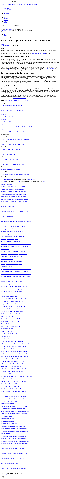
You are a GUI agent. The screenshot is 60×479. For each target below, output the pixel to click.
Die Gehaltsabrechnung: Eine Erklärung (10, 159)
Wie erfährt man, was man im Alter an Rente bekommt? (13, 396)
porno (43, 181)
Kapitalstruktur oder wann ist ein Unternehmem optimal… (14, 408)
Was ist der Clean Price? (6, 331)
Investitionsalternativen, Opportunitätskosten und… (12, 256)
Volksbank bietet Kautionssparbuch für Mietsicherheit (13, 214)
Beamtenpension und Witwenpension (9, 378)
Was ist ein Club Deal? (6, 471)
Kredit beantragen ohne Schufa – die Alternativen (12, 446)
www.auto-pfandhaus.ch (49, 68)
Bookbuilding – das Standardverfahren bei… (11, 333)
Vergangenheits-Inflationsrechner (8, 209)
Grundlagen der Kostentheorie (8, 403)
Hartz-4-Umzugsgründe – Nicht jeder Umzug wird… (13, 236)
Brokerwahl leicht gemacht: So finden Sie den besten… (13, 284)
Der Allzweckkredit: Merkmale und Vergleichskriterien (13, 436)
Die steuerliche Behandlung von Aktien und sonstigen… (14, 306)
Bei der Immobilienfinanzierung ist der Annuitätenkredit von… (15, 441)
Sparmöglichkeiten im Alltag (7, 204)
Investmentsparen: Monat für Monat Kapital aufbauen (13, 279)
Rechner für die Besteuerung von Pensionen (11, 366)
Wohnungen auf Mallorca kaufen (8, 154)
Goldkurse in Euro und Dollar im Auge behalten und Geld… (15, 286)
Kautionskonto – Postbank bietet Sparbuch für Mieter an (14, 226)
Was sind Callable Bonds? (7, 328)
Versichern (6, 18)
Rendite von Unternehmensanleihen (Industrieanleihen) (13, 294)
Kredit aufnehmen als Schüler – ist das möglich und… (13, 458)
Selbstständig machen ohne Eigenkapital (10, 348)
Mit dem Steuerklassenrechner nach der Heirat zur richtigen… (15, 356)
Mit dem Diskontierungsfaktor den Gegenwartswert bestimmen (15, 323)
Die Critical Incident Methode (7, 421)
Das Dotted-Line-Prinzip (6, 416)
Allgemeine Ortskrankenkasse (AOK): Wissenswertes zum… (15, 211)
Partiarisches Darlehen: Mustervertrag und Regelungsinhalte (14, 453)
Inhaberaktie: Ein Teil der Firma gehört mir (10, 309)
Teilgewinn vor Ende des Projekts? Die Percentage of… (13, 381)
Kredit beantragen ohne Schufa (39, 53)
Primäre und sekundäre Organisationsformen (11, 393)
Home (5, 6)
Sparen (5, 22)
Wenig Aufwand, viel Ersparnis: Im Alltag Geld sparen (13, 196)
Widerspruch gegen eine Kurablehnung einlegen (12, 231)
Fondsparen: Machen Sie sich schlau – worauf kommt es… (14, 304)
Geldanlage (6, 13)
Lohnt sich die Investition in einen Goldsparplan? (12, 291)
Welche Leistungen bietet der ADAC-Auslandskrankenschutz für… (16, 221)
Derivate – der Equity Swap (7, 316)
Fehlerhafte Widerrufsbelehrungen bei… (10, 451)
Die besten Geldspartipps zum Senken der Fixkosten (13, 186)
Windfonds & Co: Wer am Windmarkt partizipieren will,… (14, 289)
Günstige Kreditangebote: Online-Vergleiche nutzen (13, 448)
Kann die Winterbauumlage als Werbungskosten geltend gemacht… (16, 376)
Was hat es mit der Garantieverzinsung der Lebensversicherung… (16, 274)
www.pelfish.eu (33, 82)
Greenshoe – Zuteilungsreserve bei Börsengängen (12, 311)
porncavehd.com (30, 179)
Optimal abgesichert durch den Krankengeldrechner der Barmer (15, 363)
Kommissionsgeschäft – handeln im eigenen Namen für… (14, 254)
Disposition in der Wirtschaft (7, 418)
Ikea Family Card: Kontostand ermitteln (10, 456)
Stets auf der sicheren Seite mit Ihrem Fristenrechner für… (14, 361)
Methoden (8, 9)
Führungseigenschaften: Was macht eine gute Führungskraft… (15, 413)
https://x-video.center (5, 27)
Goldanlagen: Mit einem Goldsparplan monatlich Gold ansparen (15, 276)
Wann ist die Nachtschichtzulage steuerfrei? (11, 388)
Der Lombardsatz (5, 249)
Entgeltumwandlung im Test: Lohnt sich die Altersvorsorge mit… (16, 269)
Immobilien (6, 16)
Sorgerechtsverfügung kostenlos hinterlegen (11, 234)
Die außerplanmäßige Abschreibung (9, 423)
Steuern (5, 17)
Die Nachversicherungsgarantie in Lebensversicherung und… (15, 139)
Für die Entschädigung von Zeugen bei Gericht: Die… (13, 391)
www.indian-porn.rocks (6, 30)
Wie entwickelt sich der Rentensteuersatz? (10, 386)
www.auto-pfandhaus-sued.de (7, 70)
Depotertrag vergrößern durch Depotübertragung (12, 281)
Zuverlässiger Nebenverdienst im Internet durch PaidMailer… (15, 353)
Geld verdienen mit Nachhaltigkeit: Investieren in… (12, 164)
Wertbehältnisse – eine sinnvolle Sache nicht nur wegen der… (15, 174)
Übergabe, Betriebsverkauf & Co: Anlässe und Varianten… (14, 346)
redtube (19, 181)
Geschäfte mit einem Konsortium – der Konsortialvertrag (14, 406)
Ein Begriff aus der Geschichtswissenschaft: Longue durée (14, 246)
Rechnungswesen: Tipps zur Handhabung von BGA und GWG (15, 343)
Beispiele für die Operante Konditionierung (11, 241)
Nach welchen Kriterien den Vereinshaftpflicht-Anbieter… (14, 224)
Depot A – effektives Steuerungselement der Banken (13, 326)
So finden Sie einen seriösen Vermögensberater (11, 105)
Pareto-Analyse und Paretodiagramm (9, 239)
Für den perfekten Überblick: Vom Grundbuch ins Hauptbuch (15, 411)
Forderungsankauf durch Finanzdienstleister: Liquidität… (14, 341)
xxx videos (3, 181)
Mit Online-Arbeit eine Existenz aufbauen (10, 169)
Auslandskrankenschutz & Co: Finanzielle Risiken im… (13, 194)
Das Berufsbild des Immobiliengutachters (10, 358)
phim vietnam (9, 29)
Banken (5, 21)
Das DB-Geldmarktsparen (7, 216)
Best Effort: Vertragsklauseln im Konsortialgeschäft (12, 261)
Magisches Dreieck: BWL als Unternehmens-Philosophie (14, 351)
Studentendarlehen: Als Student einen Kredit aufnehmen (13, 461)
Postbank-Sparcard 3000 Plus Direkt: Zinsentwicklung (13, 219)
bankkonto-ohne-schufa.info (19, 98)
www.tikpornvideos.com (6, 179)
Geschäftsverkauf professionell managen (10, 338)
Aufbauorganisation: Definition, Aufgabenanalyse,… (13, 426)
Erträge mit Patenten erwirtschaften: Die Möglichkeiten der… (15, 199)
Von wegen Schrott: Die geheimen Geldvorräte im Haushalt (14, 201)
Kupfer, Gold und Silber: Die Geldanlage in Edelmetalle (13, 299)
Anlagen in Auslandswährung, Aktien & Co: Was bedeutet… (15, 271)
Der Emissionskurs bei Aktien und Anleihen (11, 321)
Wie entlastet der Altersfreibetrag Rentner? (10, 383)
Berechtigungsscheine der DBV (8, 206)
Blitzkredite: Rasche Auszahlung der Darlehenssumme (13, 438)
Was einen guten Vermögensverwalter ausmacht (12, 110)
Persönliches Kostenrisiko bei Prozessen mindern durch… (14, 191)
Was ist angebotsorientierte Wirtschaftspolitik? (11, 264)
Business (6, 20)
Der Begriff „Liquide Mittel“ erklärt (9, 401)
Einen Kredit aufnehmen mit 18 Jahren (9, 463)
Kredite (5, 14)
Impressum (3, 474)
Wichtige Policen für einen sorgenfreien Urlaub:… (12, 189)
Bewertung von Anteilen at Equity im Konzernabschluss (14, 428)
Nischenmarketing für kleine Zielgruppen (10, 149)
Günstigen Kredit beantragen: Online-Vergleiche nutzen (13, 468)
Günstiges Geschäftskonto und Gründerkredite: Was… (13, 398)
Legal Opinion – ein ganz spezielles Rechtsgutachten (13, 251)
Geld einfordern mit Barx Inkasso (8, 373)
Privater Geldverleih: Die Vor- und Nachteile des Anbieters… (15, 443)
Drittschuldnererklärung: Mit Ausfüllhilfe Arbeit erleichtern (14, 368)
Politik (7, 10)
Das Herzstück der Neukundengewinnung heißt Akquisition (14, 431)
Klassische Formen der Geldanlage (9, 296)
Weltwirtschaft (9, 12)
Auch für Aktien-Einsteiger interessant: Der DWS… (13, 301)
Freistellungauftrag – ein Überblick (9, 229)
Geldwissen (6, 8)
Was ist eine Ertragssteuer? (7, 259)
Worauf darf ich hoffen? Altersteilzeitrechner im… (12, 371)
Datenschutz (9, 474)
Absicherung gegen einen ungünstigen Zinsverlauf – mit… (14, 313)
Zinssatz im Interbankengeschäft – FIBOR (10, 318)
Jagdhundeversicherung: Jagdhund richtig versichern (13, 144)
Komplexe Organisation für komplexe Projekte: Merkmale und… (16, 244)
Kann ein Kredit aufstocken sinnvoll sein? (10, 466)
